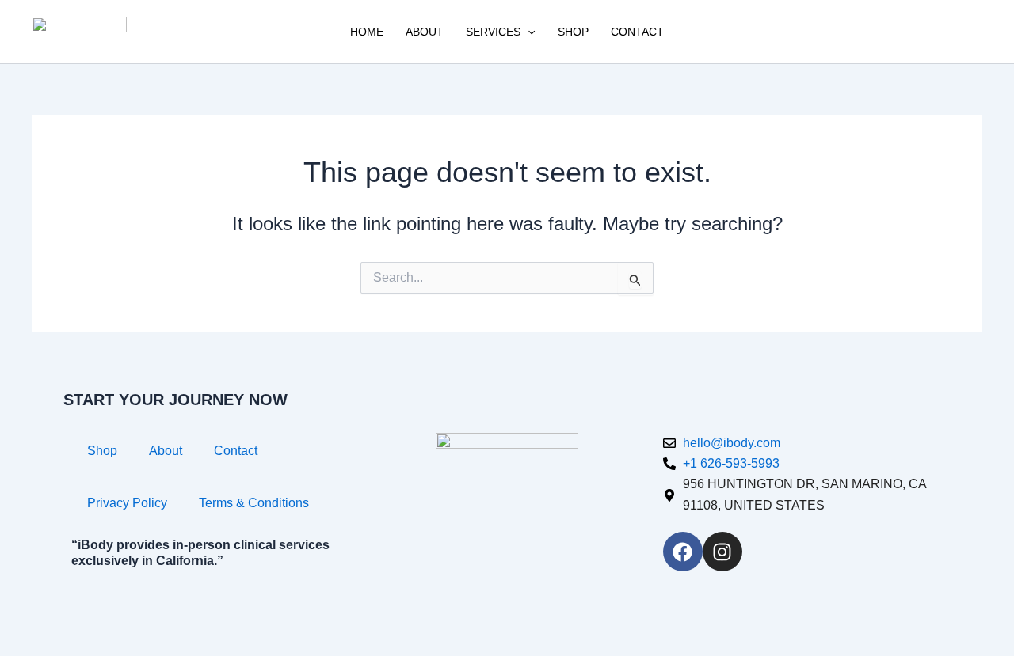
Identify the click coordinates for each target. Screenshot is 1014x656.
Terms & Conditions (254, 503)
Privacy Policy (127, 503)
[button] (527, 31)
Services (493, 31)
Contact (637, 31)
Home (366, 31)
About (425, 31)
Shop (573, 31)
